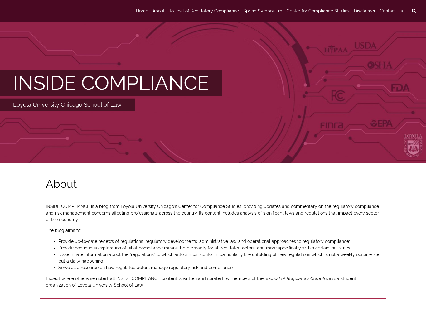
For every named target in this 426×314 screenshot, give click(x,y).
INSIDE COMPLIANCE (111, 82)
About (158, 10)
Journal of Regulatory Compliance (204, 10)
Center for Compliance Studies (318, 10)
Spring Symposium (262, 10)
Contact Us (391, 10)
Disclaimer (364, 10)
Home (142, 10)
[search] (414, 11)
